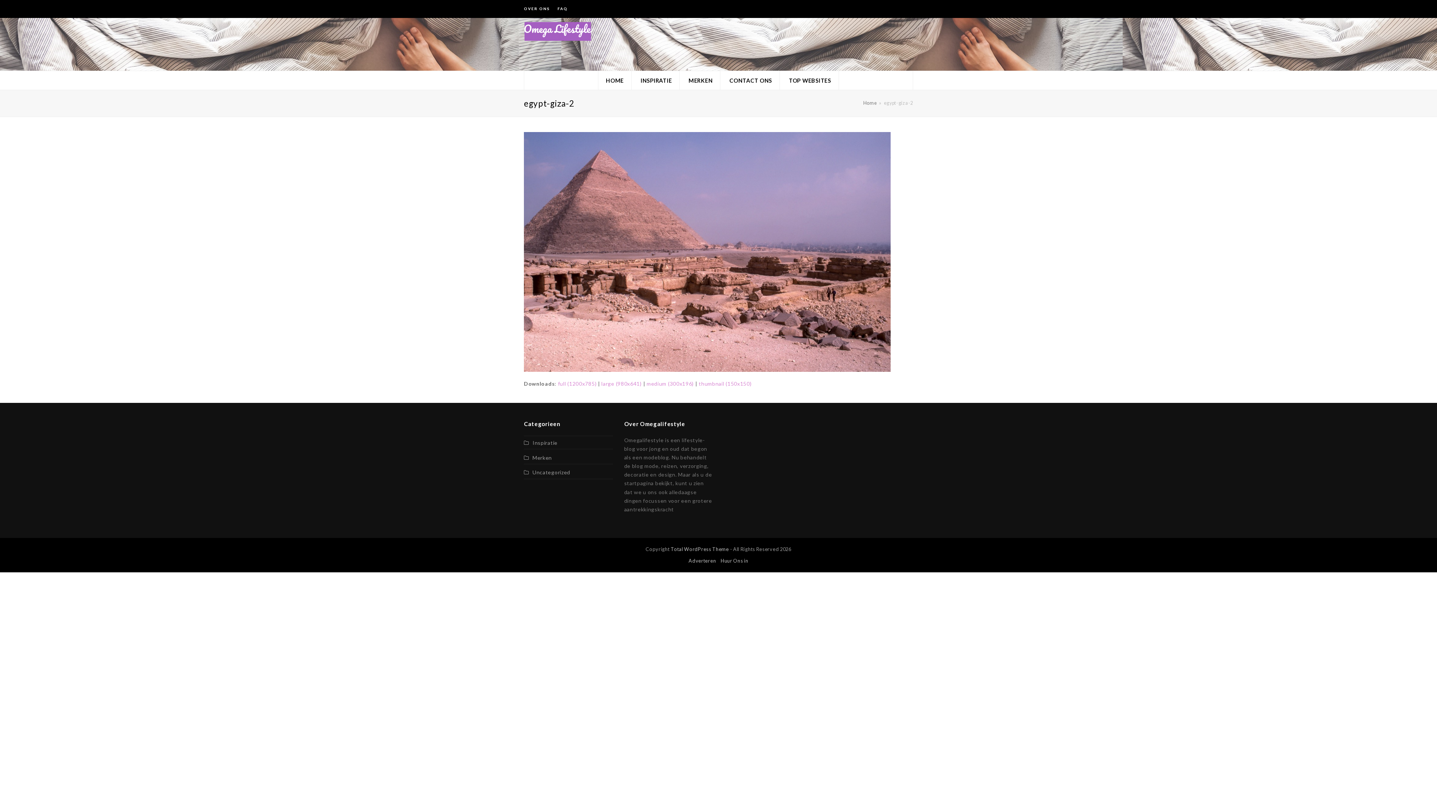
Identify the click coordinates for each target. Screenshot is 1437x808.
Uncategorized (551, 472)
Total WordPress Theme (700, 549)
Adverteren (702, 561)
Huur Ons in (734, 561)
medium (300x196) (670, 383)
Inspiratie (545, 443)
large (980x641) (621, 383)
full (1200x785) (577, 383)
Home (870, 103)
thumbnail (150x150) (725, 383)
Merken (542, 457)
